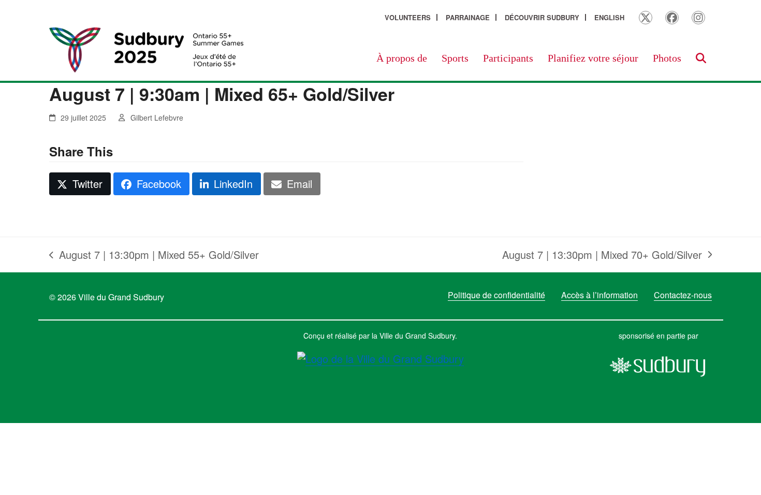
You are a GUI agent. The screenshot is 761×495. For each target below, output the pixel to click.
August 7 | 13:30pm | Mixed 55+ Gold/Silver (154, 255)
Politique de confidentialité (496, 295)
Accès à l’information (599, 295)
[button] (701, 58)
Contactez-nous (683, 295)
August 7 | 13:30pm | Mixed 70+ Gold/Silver (602, 255)
